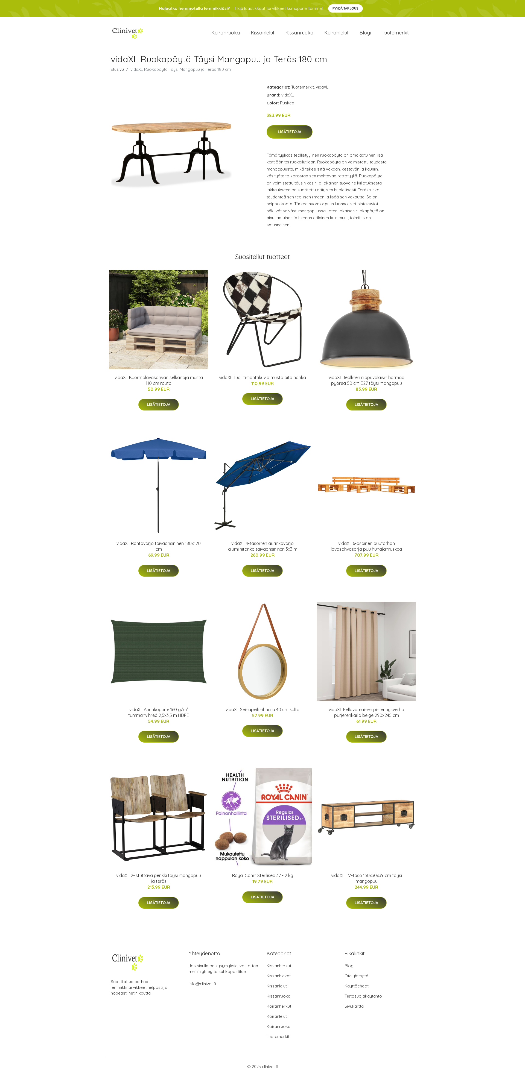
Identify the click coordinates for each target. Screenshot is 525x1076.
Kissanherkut (279, 965)
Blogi (365, 33)
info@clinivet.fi (202, 983)
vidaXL (322, 87)
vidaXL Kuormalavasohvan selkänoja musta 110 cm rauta (159, 380)
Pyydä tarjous (345, 8)
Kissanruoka (299, 33)
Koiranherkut (279, 1006)
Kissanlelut (263, 33)
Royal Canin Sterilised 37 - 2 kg (262, 875)
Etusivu (117, 69)
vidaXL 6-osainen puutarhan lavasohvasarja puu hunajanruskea (366, 546)
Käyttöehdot (357, 986)
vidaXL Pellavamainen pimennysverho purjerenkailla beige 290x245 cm (366, 712)
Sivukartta (354, 1006)
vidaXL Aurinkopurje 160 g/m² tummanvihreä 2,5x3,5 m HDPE (158, 712)
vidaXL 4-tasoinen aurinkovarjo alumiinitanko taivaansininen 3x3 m (262, 546)
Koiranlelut (336, 33)
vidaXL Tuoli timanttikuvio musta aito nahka (262, 377)
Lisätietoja (289, 131)
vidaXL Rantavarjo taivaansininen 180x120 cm (158, 546)
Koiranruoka (225, 33)
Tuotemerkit (395, 33)
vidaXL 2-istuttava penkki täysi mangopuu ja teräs (158, 878)
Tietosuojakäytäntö (363, 996)
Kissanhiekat (279, 975)
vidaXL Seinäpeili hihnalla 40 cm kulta (262, 709)
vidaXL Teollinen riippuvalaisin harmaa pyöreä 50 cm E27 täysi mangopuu (366, 380)
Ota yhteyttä (356, 975)
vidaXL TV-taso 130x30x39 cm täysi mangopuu (366, 878)
